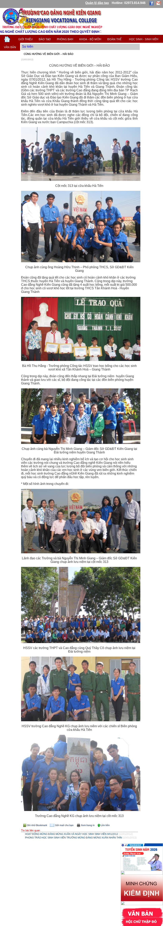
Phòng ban (65, 39)
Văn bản (10, 47)
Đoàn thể (115, 39)
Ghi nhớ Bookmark (37, 825)
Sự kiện (27, 46)
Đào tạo (45, 39)
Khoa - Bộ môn (90, 39)
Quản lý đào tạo (97, 3)
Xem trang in (88, 825)
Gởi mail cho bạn (64, 825)
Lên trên (105, 825)
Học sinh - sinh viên (143, 39)
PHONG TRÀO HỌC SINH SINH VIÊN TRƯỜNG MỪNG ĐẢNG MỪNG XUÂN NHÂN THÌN (74, 837)
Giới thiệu (25, 39)
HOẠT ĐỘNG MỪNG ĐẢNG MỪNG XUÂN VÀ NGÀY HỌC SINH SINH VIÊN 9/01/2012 (71, 834)
